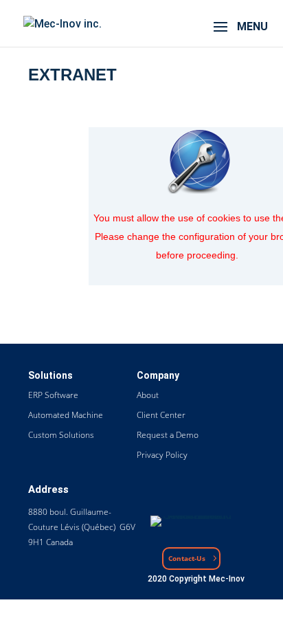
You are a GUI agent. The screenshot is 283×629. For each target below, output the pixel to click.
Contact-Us (186, 558)
